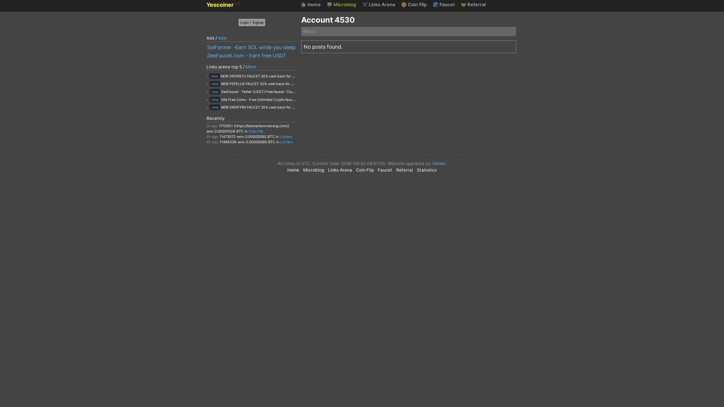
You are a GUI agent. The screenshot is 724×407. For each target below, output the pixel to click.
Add (222, 38)
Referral (473, 4)
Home (311, 4)
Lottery (286, 137)
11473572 (227, 137)
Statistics (427, 170)
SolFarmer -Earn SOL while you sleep (251, 47)
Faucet (444, 4)
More (250, 67)
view (214, 76)
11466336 (227, 142)
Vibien (438, 163)
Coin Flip (414, 4)
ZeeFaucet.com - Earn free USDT (246, 56)
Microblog (341, 4)
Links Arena (378, 4)
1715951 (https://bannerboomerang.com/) (254, 126)
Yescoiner (223, 4)
